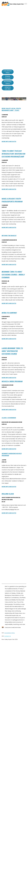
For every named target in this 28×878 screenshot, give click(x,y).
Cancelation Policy (9, 633)
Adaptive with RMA (8, 88)
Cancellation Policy (7, 72)
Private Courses (7, 77)
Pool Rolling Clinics (7, 82)
